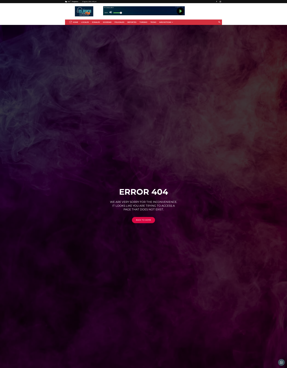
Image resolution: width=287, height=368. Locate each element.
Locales (85, 22)
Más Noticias (165, 22)
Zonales (96, 22)
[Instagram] (220, 1)
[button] (219, 22)
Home (75, 22)
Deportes (131, 22)
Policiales (119, 22)
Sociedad (107, 22)
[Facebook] (216, 1)
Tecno (153, 22)
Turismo (143, 22)
